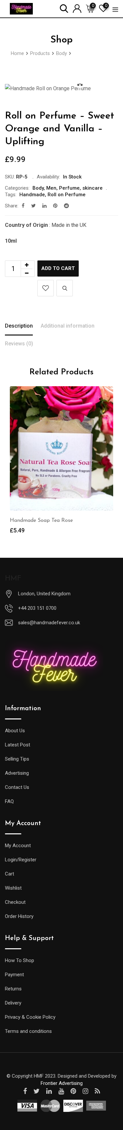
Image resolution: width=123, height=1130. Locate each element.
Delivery (13, 1003)
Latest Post (17, 745)
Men (51, 188)
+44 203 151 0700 (37, 608)
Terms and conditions (28, 1031)
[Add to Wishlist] (45, 288)
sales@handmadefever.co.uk (49, 623)
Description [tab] (19, 326)
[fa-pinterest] (55, 206)
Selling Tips (17, 759)
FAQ (9, 801)
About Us (15, 731)
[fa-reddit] (66, 206)
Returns (13, 989)
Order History (19, 916)
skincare (92, 188)
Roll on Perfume (67, 195)
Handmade (32, 195)
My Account (18, 845)
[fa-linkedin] (44, 206)
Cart (9, 874)
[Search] (64, 8)
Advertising (17, 773)
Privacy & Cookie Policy (30, 1017)
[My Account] (77, 8)
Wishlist (13, 888)
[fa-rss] (97, 1091)
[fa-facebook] (23, 206)
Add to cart (58, 268)
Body (38, 188)
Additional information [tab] (67, 326)
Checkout (15, 902)
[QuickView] (64, 288)
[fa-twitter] (33, 206)
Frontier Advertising (62, 1083)
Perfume (69, 188)
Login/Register (20, 860)
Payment (14, 975)
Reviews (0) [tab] (19, 343)
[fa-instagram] (85, 1091)
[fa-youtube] (61, 1091)
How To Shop (19, 960)
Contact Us (17, 787)
